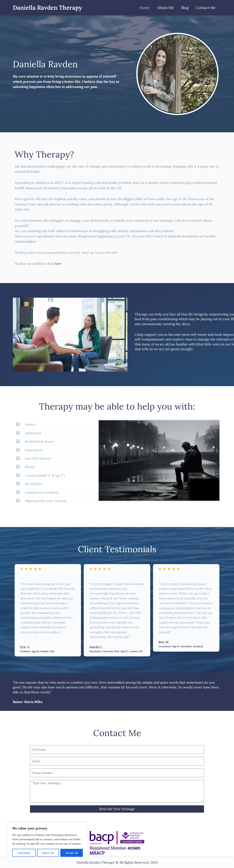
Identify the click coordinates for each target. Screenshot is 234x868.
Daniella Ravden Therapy (47, 7)
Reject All (48, 852)
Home (144, 7)
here (58, 263)
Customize (23, 852)
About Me (165, 7)
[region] (47, 841)
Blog (184, 7)
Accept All (72, 852)
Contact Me (206, 7)
